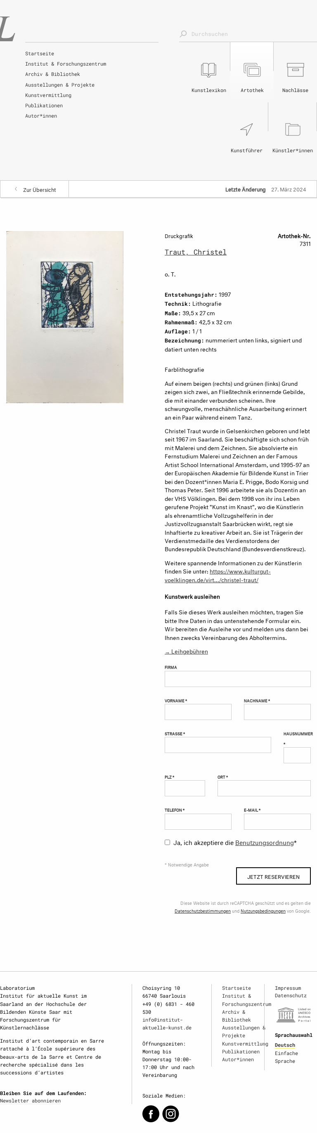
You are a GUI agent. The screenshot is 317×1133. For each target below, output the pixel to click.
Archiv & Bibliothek (52, 74)
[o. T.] (64, 315)
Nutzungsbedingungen (263, 910)
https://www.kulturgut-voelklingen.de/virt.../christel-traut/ (218, 574)
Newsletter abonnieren (30, 1100)
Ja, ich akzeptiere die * (235, 841)
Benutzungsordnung (264, 841)
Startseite (39, 53)
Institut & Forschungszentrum (65, 63)
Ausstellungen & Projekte (60, 84)
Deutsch (285, 1044)
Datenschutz (291, 995)
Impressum (288, 987)
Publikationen (44, 105)
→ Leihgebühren (186, 650)
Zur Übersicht (39, 189)
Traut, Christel (196, 252)
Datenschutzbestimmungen (203, 910)
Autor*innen (41, 115)
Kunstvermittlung (48, 95)
